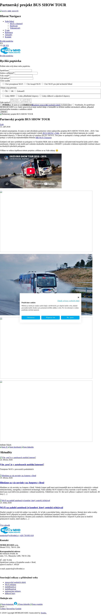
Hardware (14, 26)
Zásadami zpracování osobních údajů (46, 105)
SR (12, 91)
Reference (9, 32)
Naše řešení (9, 21)
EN (7, 45)
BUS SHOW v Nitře (51, 133)
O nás (7, 30)
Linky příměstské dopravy (28, 96)
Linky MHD (10, 96)
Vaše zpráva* (5, 102)
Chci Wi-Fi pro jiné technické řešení (58, 84)
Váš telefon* (5, 78)
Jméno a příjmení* (7, 73)
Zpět (2, 124)
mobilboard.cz (10, 587)
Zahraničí (20, 91)
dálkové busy (10, 593)
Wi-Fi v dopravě (16, 24)
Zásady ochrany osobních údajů (68, 301)
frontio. (44, 613)
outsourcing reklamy (13, 591)
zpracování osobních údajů (15, 582)
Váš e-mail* (4, 76)
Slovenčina (10, 609)
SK (4, 45)
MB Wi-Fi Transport (43, 138)
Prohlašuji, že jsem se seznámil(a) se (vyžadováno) (37, 105)
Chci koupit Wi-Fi (34, 84)
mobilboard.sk (10, 589)
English (18, 609)
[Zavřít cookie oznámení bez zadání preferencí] (78, 297)
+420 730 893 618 (26, 535)
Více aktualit (5, 525)
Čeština (3, 609)
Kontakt (8, 37)
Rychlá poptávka (6, 41)
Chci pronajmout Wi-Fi (14, 84)
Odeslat (4, 112)
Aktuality (8, 35)
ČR (6, 91)
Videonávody (15, 28)
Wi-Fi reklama (10, 585)
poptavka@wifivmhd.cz (9, 535)
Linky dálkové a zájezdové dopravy (56, 96)
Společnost (4, 70)
